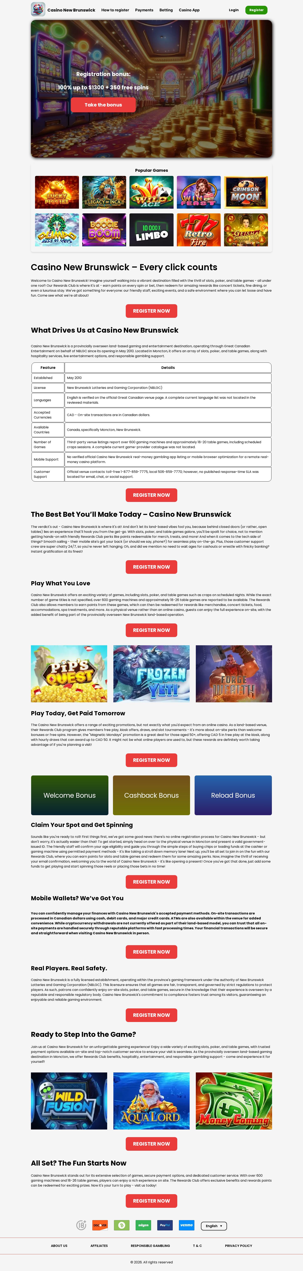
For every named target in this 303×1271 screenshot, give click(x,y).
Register (256, 10)
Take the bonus (103, 105)
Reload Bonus (233, 795)
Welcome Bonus (69, 795)
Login (234, 10)
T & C (197, 1245)
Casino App (189, 10)
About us (59, 1245)
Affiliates (99, 1245)
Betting (166, 10)
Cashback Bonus (151, 795)
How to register (115, 10)
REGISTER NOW (151, 311)
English (214, 1226)
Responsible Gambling (150, 1245)
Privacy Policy (238, 1245)
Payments (144, 10)
